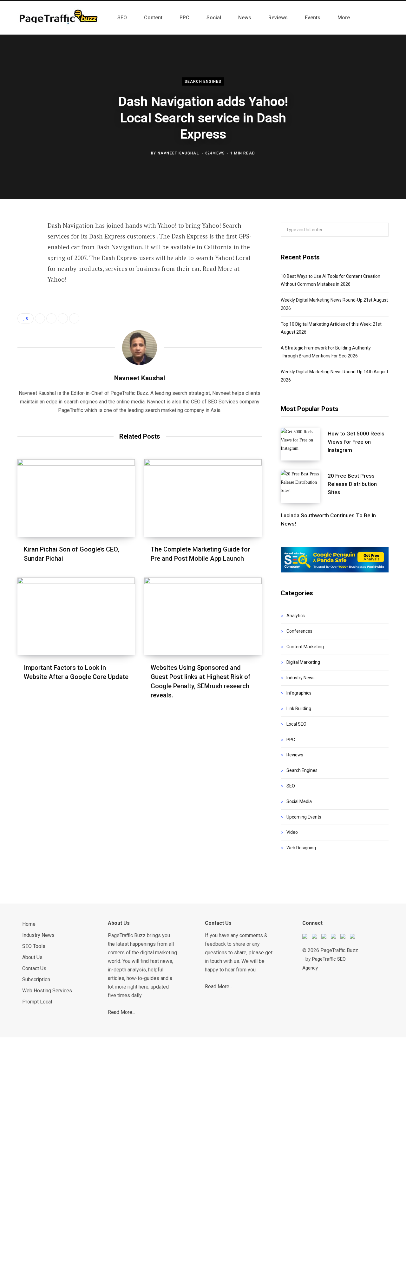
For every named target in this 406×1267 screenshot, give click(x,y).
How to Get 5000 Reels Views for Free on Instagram (356, 441)
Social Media (299, 801)
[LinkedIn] (24, 294)
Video (292, 832)
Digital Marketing (303, 662)
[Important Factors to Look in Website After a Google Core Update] (76, 616)
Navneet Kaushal (178, 153)
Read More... (121, 1012)
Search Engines (203, 81)
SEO (290, 785)
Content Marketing (305, 646)
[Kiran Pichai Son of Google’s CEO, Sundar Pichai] (76, 498)
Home (29, 924)
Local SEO (296, 724)
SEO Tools (33, 946)
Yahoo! (57, 279)
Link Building (298, 708)
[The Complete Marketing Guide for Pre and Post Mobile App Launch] (203, 498)
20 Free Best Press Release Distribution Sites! (352, 484)
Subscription (36, 979)
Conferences (299, 631)
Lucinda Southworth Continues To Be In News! (328, 519)
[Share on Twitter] (24, 260)
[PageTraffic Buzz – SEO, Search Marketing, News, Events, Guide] (59, 18)
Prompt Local (37, 1002)
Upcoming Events (303, 817)
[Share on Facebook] (24, 243)
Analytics (295, 615)
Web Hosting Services (47, 991)
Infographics (298, 693)
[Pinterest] (24, 277)
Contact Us (34, 968)
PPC (290, 739)
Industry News (300, 677)
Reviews (294, 754)
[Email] (24, 310)
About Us (32, 957)
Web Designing (301, 847)
